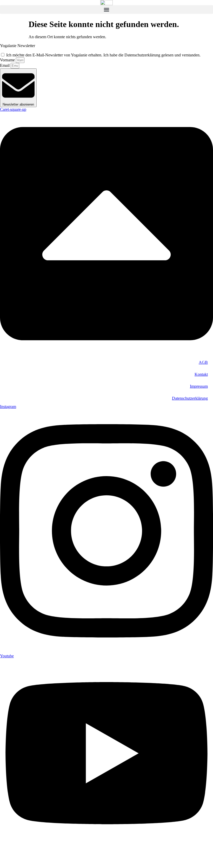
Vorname (8, 60)
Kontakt (201, 374)
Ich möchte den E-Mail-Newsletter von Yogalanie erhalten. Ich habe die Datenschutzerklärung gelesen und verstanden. (103, 55)
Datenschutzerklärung (190, 398)
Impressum (199, 386)
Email (5, 65)
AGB (203, 362)
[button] (106, 9)
